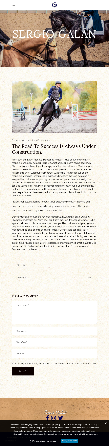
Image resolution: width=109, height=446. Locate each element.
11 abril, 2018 (32, 140)
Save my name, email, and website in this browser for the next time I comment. (56, 363)
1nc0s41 (19, 140)
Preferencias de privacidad (44, 441)
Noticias (45, 140)
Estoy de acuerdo (69, 441)
